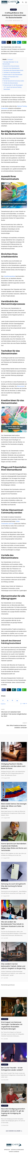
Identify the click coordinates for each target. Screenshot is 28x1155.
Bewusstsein (20, 386)
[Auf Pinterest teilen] (12, 700)
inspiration (3, 703)
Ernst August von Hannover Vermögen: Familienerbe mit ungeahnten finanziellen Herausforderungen (11, 1025)
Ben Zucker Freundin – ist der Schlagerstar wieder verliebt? (12, 1069)
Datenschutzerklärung (17, 1149)
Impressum (7, 1149)
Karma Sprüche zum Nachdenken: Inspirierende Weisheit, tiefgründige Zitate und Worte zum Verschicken (14, 847)
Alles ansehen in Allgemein (13, 1131)
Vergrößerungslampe (9, 276)
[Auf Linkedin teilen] (17, 700)
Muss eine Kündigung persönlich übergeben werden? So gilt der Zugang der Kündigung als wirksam (13, 1112)
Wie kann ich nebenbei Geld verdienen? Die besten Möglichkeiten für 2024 (14, 714)
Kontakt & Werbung (14, 1151)
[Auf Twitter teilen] (7, 700)
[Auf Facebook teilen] (3, 700)
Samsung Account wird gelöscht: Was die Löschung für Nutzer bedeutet (13, 886)
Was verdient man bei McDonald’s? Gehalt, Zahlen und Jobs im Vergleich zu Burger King (13, 966)
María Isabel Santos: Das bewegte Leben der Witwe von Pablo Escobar (14, 806)
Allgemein (13, 9)
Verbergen (10, 59)
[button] (4, 42)
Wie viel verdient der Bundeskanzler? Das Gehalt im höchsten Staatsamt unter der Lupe (12, 925)
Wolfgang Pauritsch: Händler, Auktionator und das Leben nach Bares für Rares (13, 766)
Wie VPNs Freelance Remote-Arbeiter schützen (16, 726)
